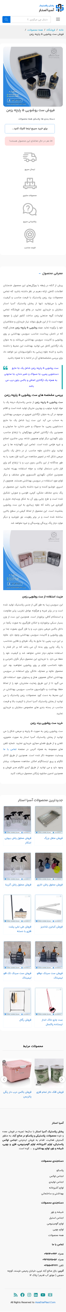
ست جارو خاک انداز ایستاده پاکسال (52, 1022)
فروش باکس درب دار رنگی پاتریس (17, 1094)
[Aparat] (50, 1295)
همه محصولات (25, 119)
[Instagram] (29, 1295)
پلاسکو (36, 119)
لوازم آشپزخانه (56, 1188)
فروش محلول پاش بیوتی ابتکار (18, 840)
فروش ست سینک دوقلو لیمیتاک (50, 975)
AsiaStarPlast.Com (45, 1302)
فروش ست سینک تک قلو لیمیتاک (17, 975)
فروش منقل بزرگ (53, 838)
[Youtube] (43, 1295)
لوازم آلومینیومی (55, 1223)
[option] (49, 1077)
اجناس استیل (56, 1218)
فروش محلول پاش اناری (50, 884)
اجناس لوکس (57, 1176)
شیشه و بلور (57, 1212)
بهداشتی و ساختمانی (52, 1193)
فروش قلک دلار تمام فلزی (50, 1092)
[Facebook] (22, 1295)
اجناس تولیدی (56, 1182)
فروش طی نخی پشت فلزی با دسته (20, 928)
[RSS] (15, 1295)
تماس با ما (9, 749)
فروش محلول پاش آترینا (18, 884)
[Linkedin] (35, 1295)
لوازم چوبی (58, 1229)
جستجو (6, 19)
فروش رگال (25, 1020)
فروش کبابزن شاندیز (52, 926)
